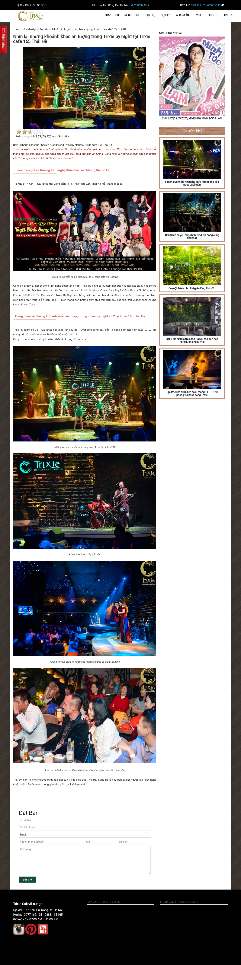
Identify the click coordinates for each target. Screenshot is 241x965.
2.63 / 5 (40, 136)
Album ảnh (183, 15)
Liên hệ (213, 15)
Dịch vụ (150, 15)
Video (200, 15)
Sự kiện (165, 15)
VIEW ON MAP (139, 5)
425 (49, 136)
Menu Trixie (132, 15)
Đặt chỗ (27, 879)
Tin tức (228, 15)
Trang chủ (111, 15)
